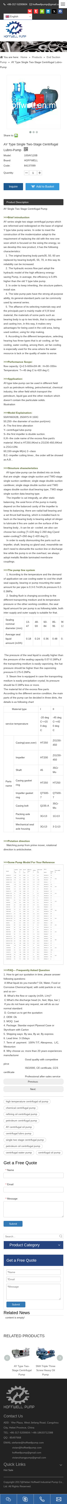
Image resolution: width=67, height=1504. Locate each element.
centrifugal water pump (19, 1152)
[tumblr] (36, 11)
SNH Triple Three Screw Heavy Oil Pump (45, 1370)
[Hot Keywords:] (61, 1236)
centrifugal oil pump (49, 1152)
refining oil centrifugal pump (21, 1114)
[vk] (30, 11)
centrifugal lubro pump (18, 1133)
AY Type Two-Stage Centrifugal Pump (22, 1370)
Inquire (13, 186)
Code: (7, 165)
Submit (13, 1223)
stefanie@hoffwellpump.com (28, 1442)
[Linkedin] (48, 11)
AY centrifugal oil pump (19, 1127)
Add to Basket (45, 186)
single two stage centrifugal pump (25, 1139)
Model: (7, 155)
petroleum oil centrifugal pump (23, 1146)
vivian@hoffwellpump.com (23, 1447)
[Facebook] (60, 11)
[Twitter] (54, 11)
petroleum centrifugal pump (21, 1120)
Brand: (7, 160)
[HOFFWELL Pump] (15, 29)
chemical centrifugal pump (21, 1107)
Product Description (17, 202)
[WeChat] (42, 11)
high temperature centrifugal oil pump (27, 1101)
